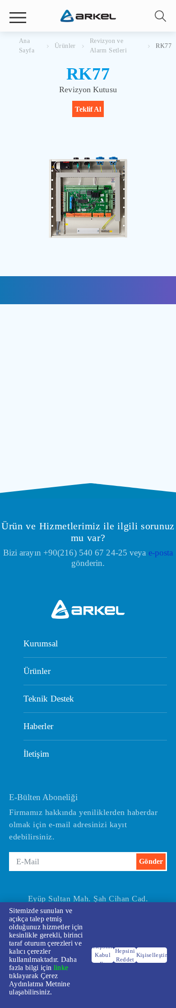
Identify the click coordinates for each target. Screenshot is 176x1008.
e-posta (160, 552)
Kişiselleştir (151, 954)
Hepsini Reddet (125, 955)
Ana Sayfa (26, 46)
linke (61, 967)
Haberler (38, 726)
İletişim (36, 753)
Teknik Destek (48, 698)
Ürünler (65, 45)
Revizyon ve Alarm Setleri (108, 46)
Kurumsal (40, 643)
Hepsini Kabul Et (103, 955)
